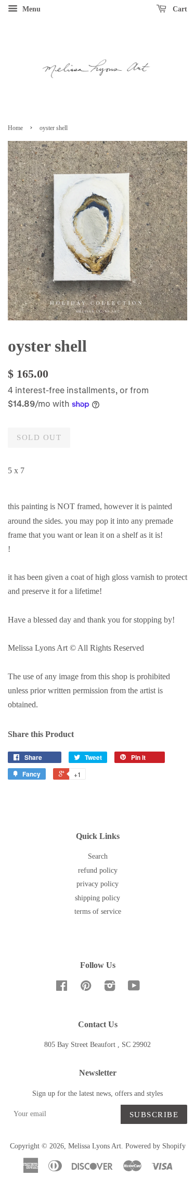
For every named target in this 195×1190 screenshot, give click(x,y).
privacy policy (97, 884)
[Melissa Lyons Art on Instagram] (109, 988)
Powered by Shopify (155, 1146)
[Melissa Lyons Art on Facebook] (62, 988)
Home (15, 128)
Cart (179, 9)
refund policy (98, 870)
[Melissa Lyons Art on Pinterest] (86, 988)
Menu (30, 9)
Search (98, 856)
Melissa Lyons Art (94, 1146)
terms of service (97, 911)
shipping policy (97, 898)
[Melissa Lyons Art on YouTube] (134, 988)
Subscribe (154, 1114)
